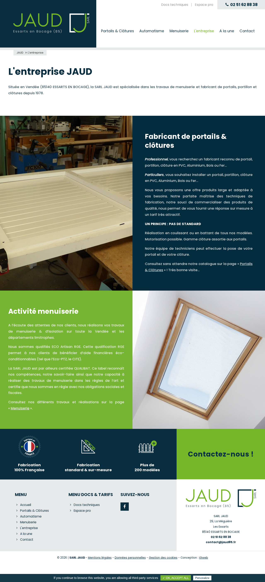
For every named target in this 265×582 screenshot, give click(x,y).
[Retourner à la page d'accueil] (51, 33)
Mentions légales (100, 558)
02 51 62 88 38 (244, 4)
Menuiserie (20, 408)
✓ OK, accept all (176, 578)
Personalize (202, 578)
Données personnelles (130, 558)
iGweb (203, 558)
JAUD (20, 52)
